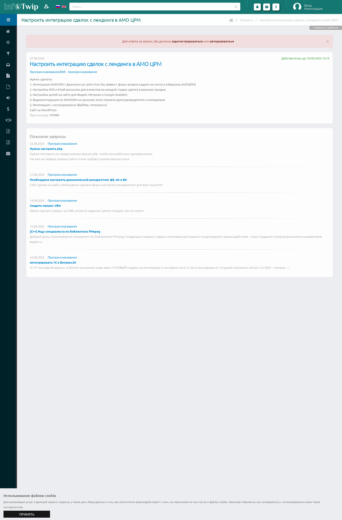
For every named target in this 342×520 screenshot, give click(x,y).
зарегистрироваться (187, 41)
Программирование (44, 72)
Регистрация (313, 8)
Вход (308, 5)
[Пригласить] (46, 6)
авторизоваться (222, 41)
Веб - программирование (78, 72)
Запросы (246, 20)
